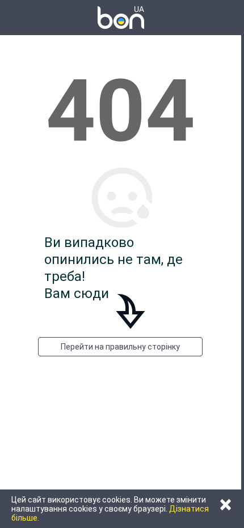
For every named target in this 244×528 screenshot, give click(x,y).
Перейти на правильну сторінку (120, 346)
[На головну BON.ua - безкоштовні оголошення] (121, 17)
